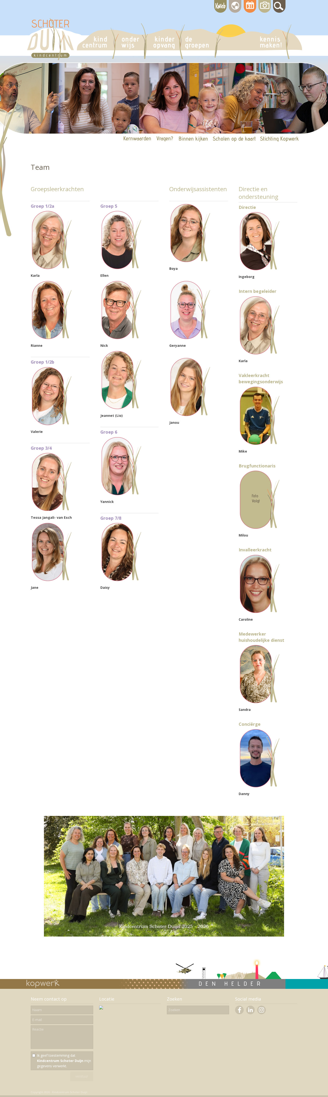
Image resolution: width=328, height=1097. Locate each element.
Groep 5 (108, 206)
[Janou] (190, 415)
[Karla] (52, 268)
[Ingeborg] (260, 269)
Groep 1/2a (42, 206)
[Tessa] (52, 510)
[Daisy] (121, 580)
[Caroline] (260, 612)
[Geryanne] (190, 338)
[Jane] (52, 580)
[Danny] (260, 786)
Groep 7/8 (110, 518)
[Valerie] (52, 424)
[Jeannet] (121, 408)
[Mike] (260, 444)
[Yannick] (121, 494)
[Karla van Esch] (260, 354)
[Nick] (121, 338)
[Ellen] (121, 268)
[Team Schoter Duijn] (164, 935)
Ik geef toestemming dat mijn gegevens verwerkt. (64, 1060)
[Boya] (190, 261)
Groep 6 (108, 432)
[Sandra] (260, 702)
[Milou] (260, 528)
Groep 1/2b (42, 362)
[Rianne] (52, 338)
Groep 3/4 (41, 448)
